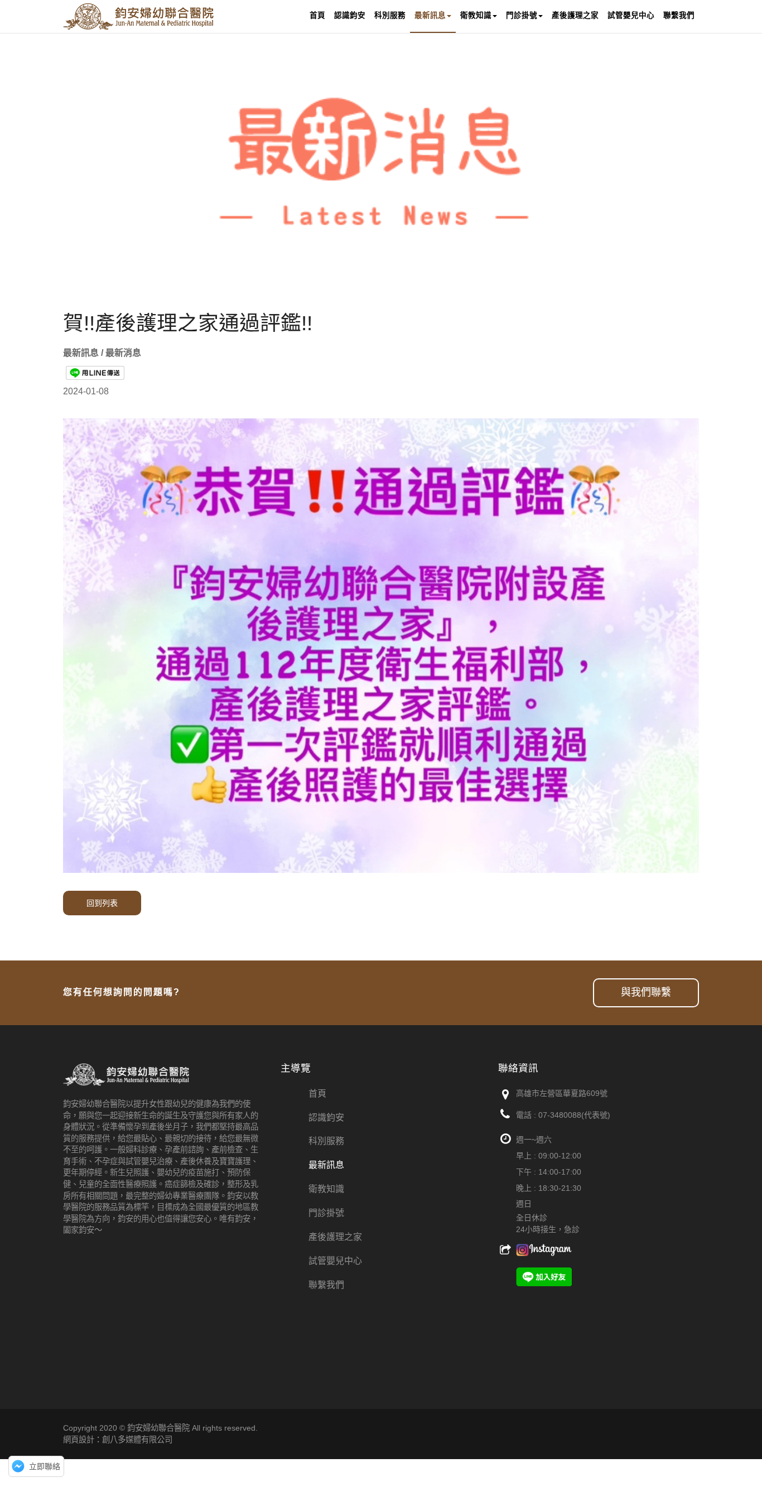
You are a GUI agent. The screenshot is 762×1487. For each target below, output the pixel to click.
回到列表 (102, 903)
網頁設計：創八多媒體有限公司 (117, 1439)
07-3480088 (559, 1115)
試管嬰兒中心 (335, 1261)
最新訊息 (326, 1165)
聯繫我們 (326, 1285)
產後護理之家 (335, 1237)
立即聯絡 (44, 1466)
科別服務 (326, 1141)
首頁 (317, 1093)
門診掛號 (326, 1213)
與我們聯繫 (646, 992)
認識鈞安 (326, 1117)
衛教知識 (326, 1189)
